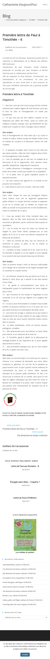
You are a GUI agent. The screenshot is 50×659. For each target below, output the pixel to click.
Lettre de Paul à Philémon (25, 497)
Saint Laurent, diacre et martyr (14, 587)
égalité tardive (16, 413)
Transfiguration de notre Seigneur (15, 604)
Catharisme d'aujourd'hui (20, 4)
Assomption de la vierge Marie (14, 578)
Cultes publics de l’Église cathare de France (18, 600)
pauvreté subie (28, 413)
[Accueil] (3, 20)
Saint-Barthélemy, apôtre (12, 565)
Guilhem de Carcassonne (15, 47)
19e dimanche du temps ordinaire (15, 591)
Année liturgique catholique (13, 582)
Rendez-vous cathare (10, 595)
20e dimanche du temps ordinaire (15, 573)
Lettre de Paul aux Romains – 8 (25, 466)
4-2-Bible (9, 50)
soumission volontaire (25, 415)
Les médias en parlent (25, 552)
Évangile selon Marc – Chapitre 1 (25, 482)
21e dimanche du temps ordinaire (15, 569)
